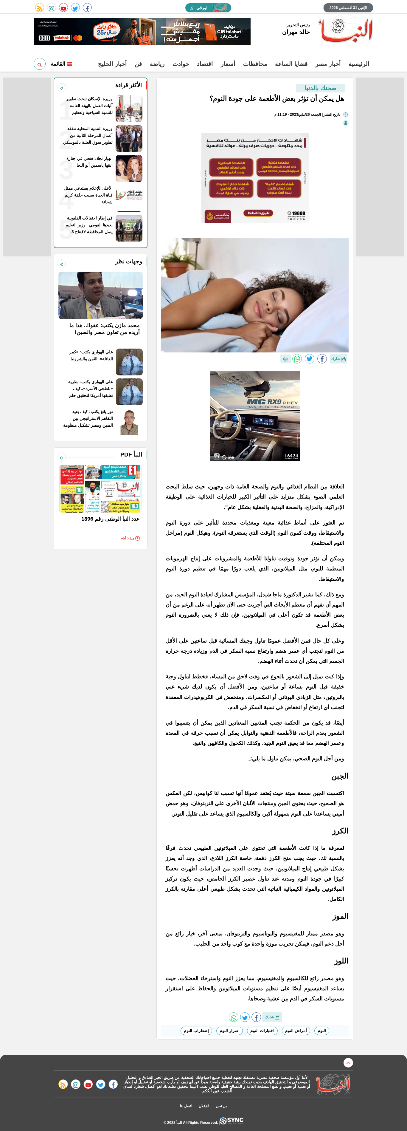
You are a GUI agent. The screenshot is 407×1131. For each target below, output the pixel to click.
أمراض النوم (296, 1030)
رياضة (157, 64)
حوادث (181, 64)
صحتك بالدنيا (320, 88)
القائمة (59, 64)
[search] (40, 64)
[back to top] (348, 1062)
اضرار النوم (230, 1030)
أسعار (228, 64)
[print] (285, 359)
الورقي (202, 7)
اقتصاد (205, 64)
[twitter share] (309, 358)
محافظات (255, 64)
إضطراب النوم (196, 1030)
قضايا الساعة (291, 64)
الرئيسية (359, 64)
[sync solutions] (231, 1122)
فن (138, 64)
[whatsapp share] (297, 358)
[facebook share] (322, 358)
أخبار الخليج (112, 64)
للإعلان (204, 1106)
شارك (336, 359)
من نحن (221, 1106)
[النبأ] (344, 31)
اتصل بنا (186, 1106)
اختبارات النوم (262, 1030)
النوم (322, 1030)
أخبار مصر (328, 64)
